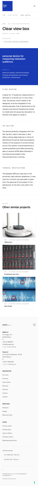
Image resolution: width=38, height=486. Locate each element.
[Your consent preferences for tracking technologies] (34, 482)
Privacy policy (7, 426)
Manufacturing (7, 415)
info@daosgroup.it (8, 344)
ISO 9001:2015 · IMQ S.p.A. (11, 459)
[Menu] (34, 6)
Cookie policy (6, 429)
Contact (5, 393)
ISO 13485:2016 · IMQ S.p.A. (11, 455)
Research (5, 408)
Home (4, 15)
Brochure (5, 386)
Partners (5, 389)
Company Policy (7, 437)
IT (3, 470)
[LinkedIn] (34, 324)
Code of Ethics (7, 433)
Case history (13, 15)
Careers (4, 397)
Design (4, 411)
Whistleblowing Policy (9, 440)
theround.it (13, 479)
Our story (5, 375)
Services (5, 378)
